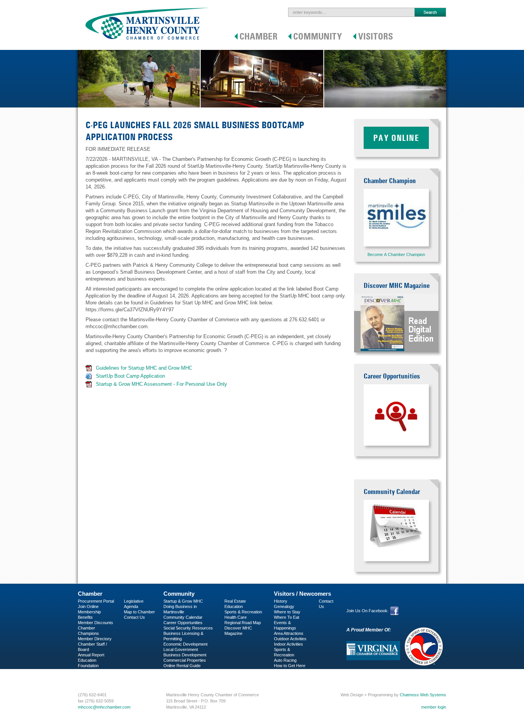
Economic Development (185, 644)
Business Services (95, 676)
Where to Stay (287, 612)
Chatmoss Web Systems (423, 694)
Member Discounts (95, 622)
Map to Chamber (139, 612)
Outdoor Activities (290, 638)
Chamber (90, 593)
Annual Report (91, 655)
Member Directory (95, 638)
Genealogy (284, 606)
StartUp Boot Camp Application (130, 376)
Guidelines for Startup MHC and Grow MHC (144, 368)
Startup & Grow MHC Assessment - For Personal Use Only (161, 384)
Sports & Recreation (243, 612)
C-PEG (84, 671)
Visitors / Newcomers (302, 593)
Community (178, 593)
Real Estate (235, 601)
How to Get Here (289, 665)
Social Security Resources (188, 628)
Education (233, 606)
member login (433, 707)
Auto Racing (285, 660)
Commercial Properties (184, 660)
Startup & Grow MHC (183, 601)
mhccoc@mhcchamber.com (104, 707)
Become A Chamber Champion (396, 254)
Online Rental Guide (182, 665)
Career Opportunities (183, 622)
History (280, 601)
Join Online (88, 606)
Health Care (235, 617)
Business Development (184, 655)
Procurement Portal (96, 601)
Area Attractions (288, 633)
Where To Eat (286, 617)
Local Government (180, 649)
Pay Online (396, 137)
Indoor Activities (288, 644)
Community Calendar (183, 617)
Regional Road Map (242, 622)
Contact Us (134, 617)
